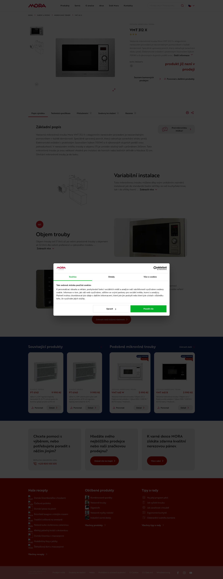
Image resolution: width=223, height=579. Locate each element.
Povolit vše (148, 309)
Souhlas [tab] (73, 277)
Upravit (109, 309)
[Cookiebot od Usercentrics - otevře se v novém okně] (155, 268)
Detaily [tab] (111, 277)
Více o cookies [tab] (150, 277)
